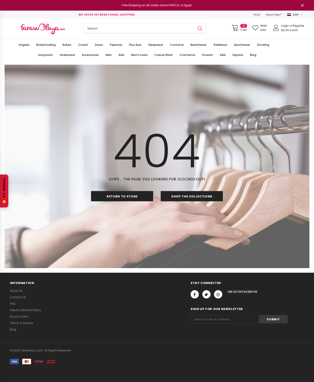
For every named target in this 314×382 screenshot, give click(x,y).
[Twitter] (206, 294)
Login (285, 26)
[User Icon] (276, 28)
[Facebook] (195, 294)
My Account (289, 30)
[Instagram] (218, 294)
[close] (302, 5)
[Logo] (43, 29)
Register (298, 26)
